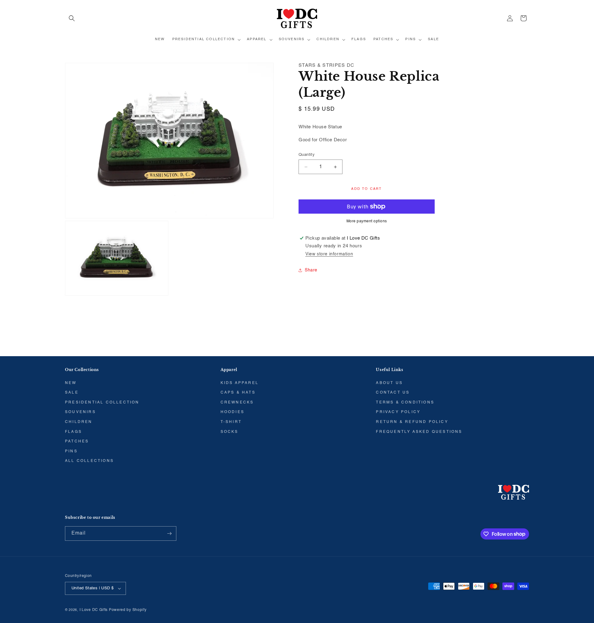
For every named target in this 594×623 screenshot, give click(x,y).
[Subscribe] (169, 533)
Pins (71, 451)
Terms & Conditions (405, 402)
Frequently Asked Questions (419, 432)
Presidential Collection (102, 402)
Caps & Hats (238, 393)
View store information (329, 254)
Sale (72, 393)
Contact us (393, 393)
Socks (230, 432)
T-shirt (231, 422)
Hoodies (232, 412)
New (71, 383)
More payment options (366, 221)
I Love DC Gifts (94, 610)
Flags (73, 432)
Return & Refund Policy (412, 422)
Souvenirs (80, 412)
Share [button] (311, 270)
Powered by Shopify (128, 610)
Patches (77, 441)
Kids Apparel (240, 383)
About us (389, 383)
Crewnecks (237, 402)
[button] (72, 18)
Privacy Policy (398, 412)
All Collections (89, 461)
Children (79, 422)
